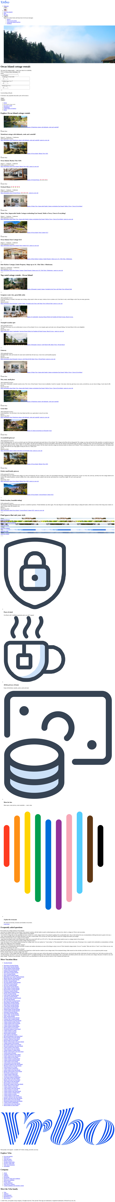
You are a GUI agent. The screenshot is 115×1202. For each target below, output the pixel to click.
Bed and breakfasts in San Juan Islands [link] (13, 1046)
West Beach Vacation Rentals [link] (11, 965)
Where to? (3, 72)
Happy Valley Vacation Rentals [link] (11, 1015)
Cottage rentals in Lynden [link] (10, 1030)
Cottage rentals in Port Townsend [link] (12, 1023)
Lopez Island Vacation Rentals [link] (11, 995)
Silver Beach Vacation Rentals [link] (11, 1005)
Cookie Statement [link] (8, 1182)
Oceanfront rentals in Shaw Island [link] (12, 1054)
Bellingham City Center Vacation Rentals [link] (14, 976)
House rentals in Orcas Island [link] (11, 1027)
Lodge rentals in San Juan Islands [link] (12, 1070)
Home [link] (5, 102)
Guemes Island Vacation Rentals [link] (12, 1010)
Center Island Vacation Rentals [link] (11, 1006)
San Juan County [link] (8, 105)
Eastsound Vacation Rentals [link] (10, 1012)
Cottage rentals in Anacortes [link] (11, 1087)
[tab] (8, 962)
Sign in (6, 16)
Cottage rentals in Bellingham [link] (11, 1102)
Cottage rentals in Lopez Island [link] (11, 1095)
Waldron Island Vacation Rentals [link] (12, 1009)
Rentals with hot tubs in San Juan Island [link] (13, 1051)
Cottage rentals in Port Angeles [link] (11, 1043)
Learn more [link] (6, 924)
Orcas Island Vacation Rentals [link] (11, 1013)
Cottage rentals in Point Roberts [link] (11, 1026)
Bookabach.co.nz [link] (8, 1196)
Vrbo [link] (5, 1192)
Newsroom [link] (6, 1177)
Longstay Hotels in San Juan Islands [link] (13, 1096)
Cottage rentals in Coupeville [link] (11, 1089)
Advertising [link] (7, 1166)
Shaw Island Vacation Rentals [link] (11, 975)
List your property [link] (8, 1156)
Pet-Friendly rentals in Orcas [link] (11, 1072)
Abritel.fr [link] (6, 1193)
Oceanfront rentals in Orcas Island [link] (12, 1029)
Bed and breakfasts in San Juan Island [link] (13, 1036)
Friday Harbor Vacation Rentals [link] (11, 988)
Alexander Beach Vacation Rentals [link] (12, 998)
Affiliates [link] (6, 1175)
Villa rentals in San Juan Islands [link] (11, 1081)
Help (5, 13)
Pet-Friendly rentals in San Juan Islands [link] (13, 1084)
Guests (2, 75)
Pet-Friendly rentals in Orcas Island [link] (12, 1044)
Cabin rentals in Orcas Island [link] (11, 1061)
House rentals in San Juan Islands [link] (12, 1099)
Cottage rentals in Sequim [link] (10, 1032)
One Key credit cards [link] (9, 1163)
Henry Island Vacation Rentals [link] (11, 967)
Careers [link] (6, 1174)
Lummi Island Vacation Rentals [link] (11, 969)
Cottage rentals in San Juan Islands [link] (12, 1091)
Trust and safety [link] (8, 1159)
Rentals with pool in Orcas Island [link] (12, 1080)
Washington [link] (7, 107)
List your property (8, 12)
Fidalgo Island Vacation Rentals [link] (11, 979)
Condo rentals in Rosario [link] (10, 1053)
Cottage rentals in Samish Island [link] (12, 1092)
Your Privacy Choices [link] (9, 1184)
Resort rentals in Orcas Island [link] (11, 1040)
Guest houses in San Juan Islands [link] (12, 1104)
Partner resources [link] (8, 1160)
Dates (2, 73)
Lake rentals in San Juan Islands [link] (12, 1078)
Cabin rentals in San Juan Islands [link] (12, 1088)
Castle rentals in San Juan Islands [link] (12, 1063)
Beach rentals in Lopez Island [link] (11, 1105)
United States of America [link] (10, 108)
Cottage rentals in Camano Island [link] (12, 1050)
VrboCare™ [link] (7, 1157)
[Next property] (2, 272)
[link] (20, 23)
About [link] (5, 1173)
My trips (6, 14)
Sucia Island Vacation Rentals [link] (11, 1008)
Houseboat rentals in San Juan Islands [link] (13, 1101)
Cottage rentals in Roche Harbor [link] (12, 1060)
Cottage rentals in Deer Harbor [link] (11, 1047)
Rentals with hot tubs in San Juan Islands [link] (14, 1041)
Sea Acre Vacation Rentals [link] (10, 985)
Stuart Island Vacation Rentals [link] (11, 986)
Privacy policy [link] (7, 1181)
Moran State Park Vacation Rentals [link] (12, 978)
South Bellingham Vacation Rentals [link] (12, 1020)
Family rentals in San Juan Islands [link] (12, 1056)
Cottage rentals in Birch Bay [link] (11, 1074)
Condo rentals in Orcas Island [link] (11, 1024)
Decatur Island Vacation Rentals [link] (12, 968)
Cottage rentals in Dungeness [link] (11, 1068)
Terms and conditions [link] (9, 1180)
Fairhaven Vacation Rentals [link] (10, 971)
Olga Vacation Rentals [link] (9, 999)
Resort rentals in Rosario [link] (10, 1033)
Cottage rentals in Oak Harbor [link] (11, 1075)
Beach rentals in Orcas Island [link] (11, 1082)
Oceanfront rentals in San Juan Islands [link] (13, 1064)
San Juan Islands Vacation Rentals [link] (12, 982)
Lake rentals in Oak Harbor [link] (10, 1034)
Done (2, 98)
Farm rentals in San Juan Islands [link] (12, 1048)
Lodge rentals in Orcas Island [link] (11, 1057)
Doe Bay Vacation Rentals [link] (10, 981)
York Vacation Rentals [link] (9, 1016)
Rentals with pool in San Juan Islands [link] (13, 1098)
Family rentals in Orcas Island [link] (11, 1085)
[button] (57, 959)
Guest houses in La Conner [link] (10, 1067)
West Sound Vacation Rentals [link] (11, 972)
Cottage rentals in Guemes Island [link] (12, 1058)
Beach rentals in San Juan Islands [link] (12, 1037)
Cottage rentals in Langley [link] (10, 1094)
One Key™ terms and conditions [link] (12, 1178)
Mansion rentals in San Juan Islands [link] (12, 1065)
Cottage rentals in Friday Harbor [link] (12, 1022)
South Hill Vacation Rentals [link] (10, 983)
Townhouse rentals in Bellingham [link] (12, 1077)
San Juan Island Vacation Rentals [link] (12, 1000)
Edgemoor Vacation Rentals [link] (11, 991)
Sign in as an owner (12, 20)
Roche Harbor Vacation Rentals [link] (11, 989)
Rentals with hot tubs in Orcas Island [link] (13, 1071)
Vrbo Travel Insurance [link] (9, 1165)
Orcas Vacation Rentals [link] (9, 974)
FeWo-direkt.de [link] (7, 1195)
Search (2, 100)
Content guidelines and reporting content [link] (14, 1185)
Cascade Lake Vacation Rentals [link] (11, 1019)
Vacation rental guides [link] (9, 1162)
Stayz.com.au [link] (7, 1198)
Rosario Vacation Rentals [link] (10, 993)
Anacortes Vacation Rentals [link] (10, 996)
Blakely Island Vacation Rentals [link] (11, 1017)
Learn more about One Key (13, 22)
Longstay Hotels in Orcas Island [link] (12, 1039)
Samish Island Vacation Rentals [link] (11, 1003)
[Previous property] (1, 272)
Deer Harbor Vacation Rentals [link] (11, 1002)
